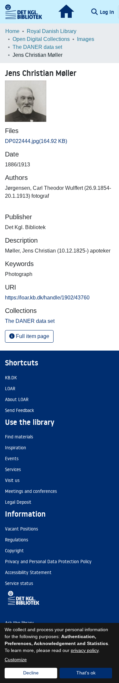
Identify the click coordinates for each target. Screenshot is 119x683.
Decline (31, 672)
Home (12, 31)
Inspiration (15, 448)
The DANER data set (37, 47)
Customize (16, 659)
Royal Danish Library (51, 31)
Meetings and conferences (31, 491)
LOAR (10, 389)
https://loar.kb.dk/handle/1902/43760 (47, 297)
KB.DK (11, 378)
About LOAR (16, 399)
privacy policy (85, 650)
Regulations (16, 540)
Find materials (19, 437)
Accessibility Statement (28, 572)
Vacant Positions (21, 529)
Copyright (14, 551)
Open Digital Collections (41, 39)
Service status (19, 583)
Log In (107, 12)
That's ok (86, 672)
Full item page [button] (32, 336)
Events (12, 458)
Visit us (12, 480)
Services (13, 469)
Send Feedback (19, 410)
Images (85, 39)
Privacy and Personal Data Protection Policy (48, 561)
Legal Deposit (18, 502)
